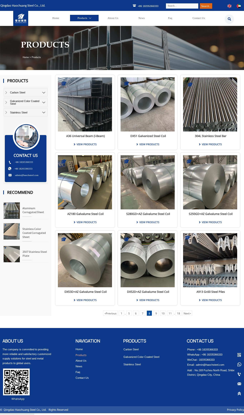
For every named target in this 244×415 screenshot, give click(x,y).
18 (178, 313)
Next (187, 313)
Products (36, 57)
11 (170, 313)
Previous (110, 313)
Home (26, 57)
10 (163, 313)
